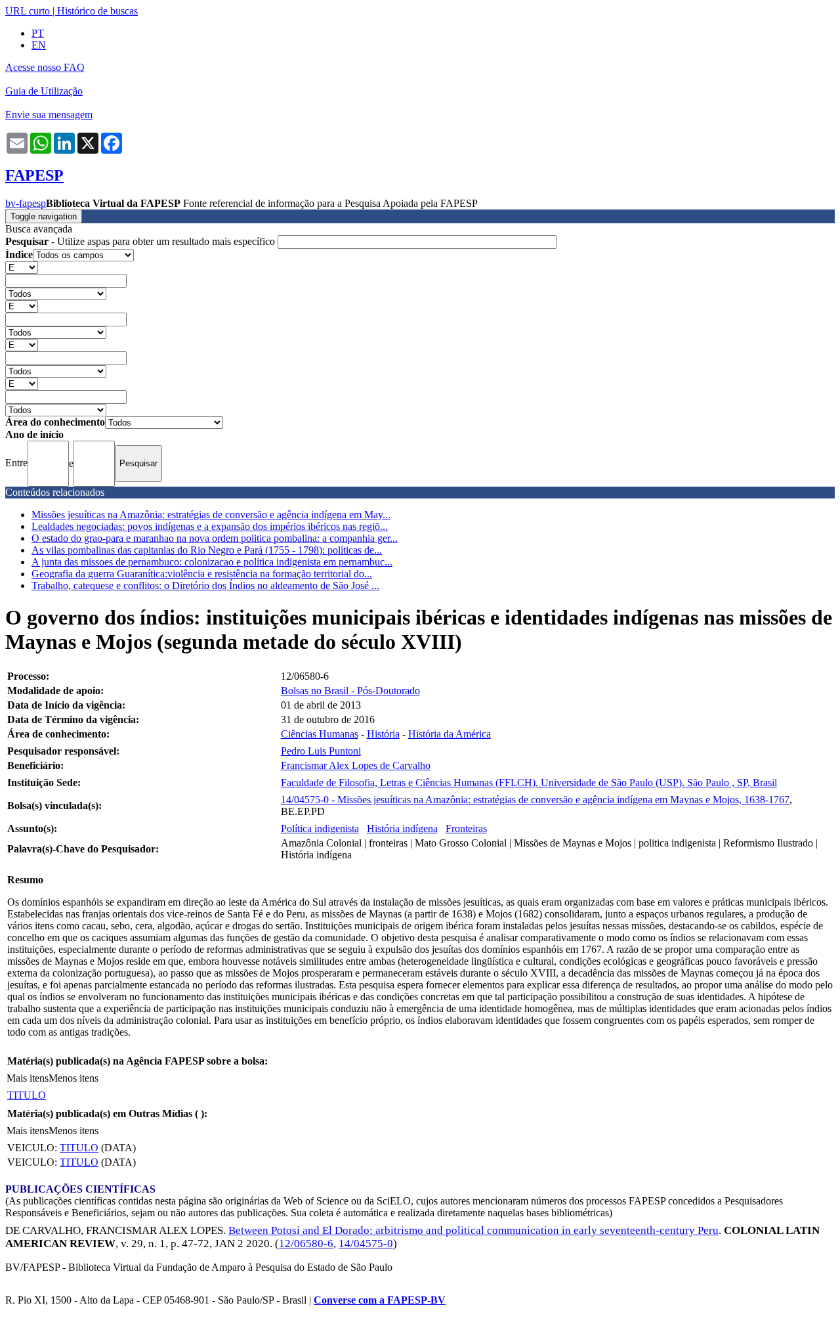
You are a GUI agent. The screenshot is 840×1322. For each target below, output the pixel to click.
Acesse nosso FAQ (45, 67)
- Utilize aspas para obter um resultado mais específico (141, 241)
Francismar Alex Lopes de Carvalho (355, 765)
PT (38, 33)
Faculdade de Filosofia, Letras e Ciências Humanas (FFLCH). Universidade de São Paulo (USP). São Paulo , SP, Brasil (529, 782)
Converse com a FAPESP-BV (380, 1300)
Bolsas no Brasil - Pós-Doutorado (350, 690)
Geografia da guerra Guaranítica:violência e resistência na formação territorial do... (202, 573)
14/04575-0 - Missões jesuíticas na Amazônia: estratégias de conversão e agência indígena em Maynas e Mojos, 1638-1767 (535, 799)
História (383, 733)
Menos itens (73, 1078)
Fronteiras (466, 828)
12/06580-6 (306, 1243)
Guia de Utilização (44, 91)
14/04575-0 (366, 1243)
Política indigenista (320, 828)
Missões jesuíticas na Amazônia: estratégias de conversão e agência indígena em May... (211, 514)
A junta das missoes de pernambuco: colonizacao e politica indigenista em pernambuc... (212, 561)
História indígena (402, 828)
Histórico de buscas (97, 10)
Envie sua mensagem (49, 114)
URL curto (27, 10)
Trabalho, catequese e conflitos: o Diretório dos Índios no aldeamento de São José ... (205, 585)
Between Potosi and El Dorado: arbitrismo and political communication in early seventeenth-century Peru (473, 1230)
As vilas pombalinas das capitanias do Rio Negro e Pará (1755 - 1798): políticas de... (207, 550)
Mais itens (28, 1078)
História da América (449, 733)
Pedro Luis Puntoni (321, 751)
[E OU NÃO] (21, 267)
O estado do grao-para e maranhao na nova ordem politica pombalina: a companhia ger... (215, 538)
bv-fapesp (25, 203)
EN (39, 45)
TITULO (26, 1095)
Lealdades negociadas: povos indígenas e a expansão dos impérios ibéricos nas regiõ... (210, 526)
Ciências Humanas (319, 733)
